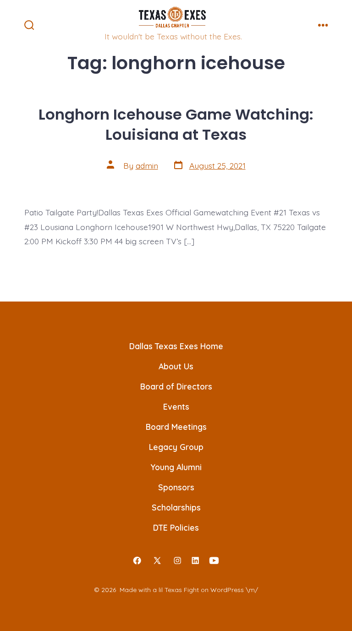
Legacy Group (176, 447)
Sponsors (176, 487)
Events (176, 406)
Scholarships (176, 507)
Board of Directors (176, 386)
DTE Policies (176, 527)
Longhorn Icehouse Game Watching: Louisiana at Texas (176, 124)
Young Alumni (176, 467)
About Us (176, 366)
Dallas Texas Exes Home (176, 346)
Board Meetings (176, 427)
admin (147, 165)
